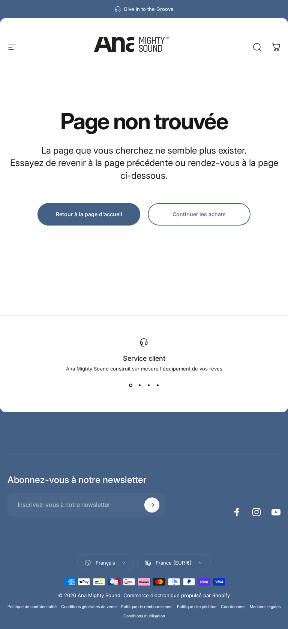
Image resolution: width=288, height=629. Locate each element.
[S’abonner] (151, 505)
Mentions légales (265, 606)
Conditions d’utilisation (144, 616)
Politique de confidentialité (32, 606)
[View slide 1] (130, 385)
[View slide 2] (139, 385)
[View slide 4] (157, 385)
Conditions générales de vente (89, 606)
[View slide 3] (148, 385)
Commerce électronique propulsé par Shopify (176, 595)
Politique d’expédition (196, 606)
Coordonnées (233, 606)
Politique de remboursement (146, 606)
